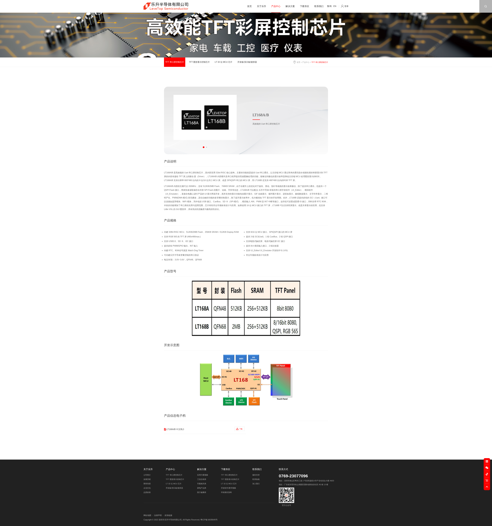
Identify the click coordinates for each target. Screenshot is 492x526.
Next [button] (213, 147)
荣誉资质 (147, 484)
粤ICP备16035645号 (209, 520)
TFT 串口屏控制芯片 (174, 62)
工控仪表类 (201, 479)
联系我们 (319, 6)
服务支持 (256, 475)
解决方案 (290, 6)
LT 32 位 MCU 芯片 (223, 62)
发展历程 (147, 479)
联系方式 (283, 469)
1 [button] (203, 147)
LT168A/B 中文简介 (204, 429)
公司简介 (147, 475)
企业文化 (147, 488)
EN (334, 6)
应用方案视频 (202, 475)
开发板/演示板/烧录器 (247, 62)
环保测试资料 (226, 492)
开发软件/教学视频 (228, 488)
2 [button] (206, 147)
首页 (249, 6)
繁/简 (329, 6)
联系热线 (256, 479)
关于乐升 (261, 6)
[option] (205, 117)
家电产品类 (201, 488)
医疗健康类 (201, 492)
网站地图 (147, 515)
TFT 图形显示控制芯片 (199, 62)
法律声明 (158, 515)
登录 (346, 6)
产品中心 (275, 6)
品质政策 (147, 492)
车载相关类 (201, 484)
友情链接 (168, 515)
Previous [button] (196, 147)
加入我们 (256, 484)
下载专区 (304, 6)
